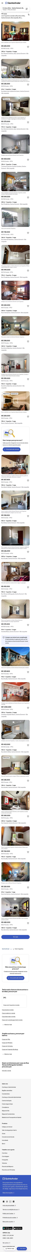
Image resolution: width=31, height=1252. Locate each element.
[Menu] (2, 3)
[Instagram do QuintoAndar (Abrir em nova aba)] (7, 1202)
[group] (15, 40)
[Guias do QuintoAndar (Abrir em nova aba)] (10, 1202)
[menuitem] (5, 949)
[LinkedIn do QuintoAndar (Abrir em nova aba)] (14, 1202)
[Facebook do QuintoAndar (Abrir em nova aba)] (4, 1202)
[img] (15, 31)
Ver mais (15, 937)
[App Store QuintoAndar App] (17, 1228)
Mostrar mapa (11, 1248)
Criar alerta (23, 1248)
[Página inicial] (13, 3)
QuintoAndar (5, 949)
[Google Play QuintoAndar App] (8, 1228)
